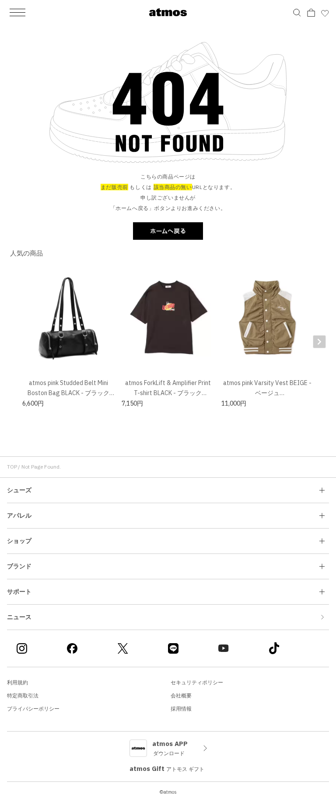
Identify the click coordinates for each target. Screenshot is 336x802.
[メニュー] (17, 12)
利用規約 (17, 682)
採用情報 (181, 708)
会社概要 (181, 695)
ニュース (19, 617)
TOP (12, 466)
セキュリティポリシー (197, 682)
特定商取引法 (22, 695)
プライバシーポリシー (33, 708)
